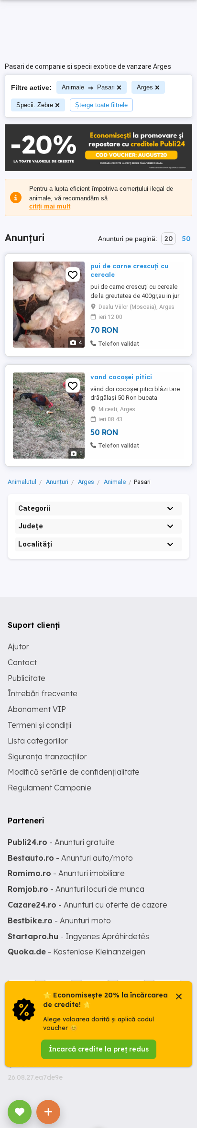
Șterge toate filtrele (101, 105)
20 (168, 238)
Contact (22, 662)
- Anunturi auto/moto (70, 858)
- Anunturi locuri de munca (76, 889)
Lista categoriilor (38, 740)
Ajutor (18, 646)
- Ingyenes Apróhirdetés (78, 936)
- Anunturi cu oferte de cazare (87, 904)
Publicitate (26, 678)
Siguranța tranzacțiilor (47, 756)
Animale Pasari (88, 87)
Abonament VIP (37, 709)
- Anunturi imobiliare (66, 873)
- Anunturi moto (59, 920)
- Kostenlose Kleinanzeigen (76, 951)
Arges (145, 87)
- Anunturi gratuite (61, 842)
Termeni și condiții (39, 725)
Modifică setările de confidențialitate (74, 772)
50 (186, 238)
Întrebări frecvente (42, 693)
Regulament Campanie (49, 787)
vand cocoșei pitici (121, 377)
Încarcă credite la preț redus (99, 1049)
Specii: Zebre (34, 105)
